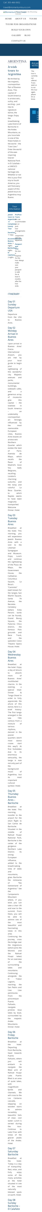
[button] (29, 41)
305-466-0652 (14, 2)
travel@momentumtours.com (16, 7)
